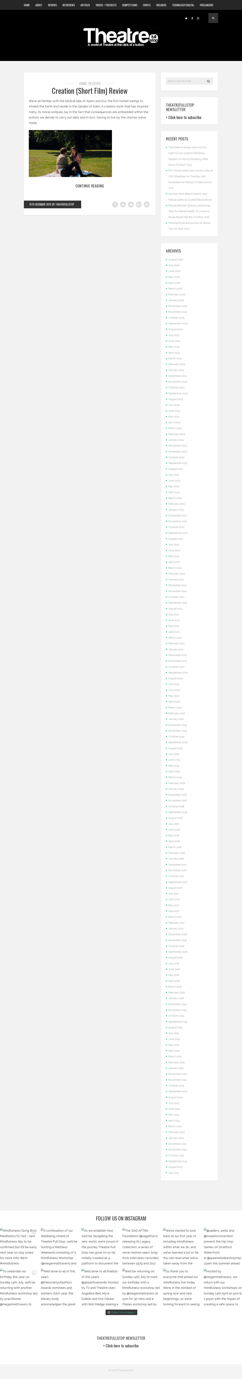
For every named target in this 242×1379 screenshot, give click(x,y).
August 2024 (175, 399)
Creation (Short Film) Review (90, 90)
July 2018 (173, 823)
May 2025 (173, 346)
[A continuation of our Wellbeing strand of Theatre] (60, 1247)
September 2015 (177, 1021)
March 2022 (175, 567)
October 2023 (176, 457)
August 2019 (175, 748)
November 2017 (177, 870)
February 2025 (176, 364)
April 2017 (173, 911)
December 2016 (177, 934)
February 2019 (176, 783)
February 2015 (176, 1062)
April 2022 (174, 562)
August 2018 (175, 817)
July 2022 (173, 544)
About (38, 5)
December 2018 (177, 794)
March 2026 (175, 288)
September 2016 (178, 951)
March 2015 (174, 1056)
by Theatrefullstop (63, 204)
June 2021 (174, 620)
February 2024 (176, 434)
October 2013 (176, 1155)
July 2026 (173, 265)
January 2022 (176, 579)
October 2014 (176, 1085)
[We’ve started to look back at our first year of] (182, 1247)
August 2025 (175, 329)
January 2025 (176, 370)
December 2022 (177, 515)
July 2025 (173, 335)
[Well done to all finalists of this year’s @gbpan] (100, 1288)
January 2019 (176, 788)
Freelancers (206, 5)
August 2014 (175, 1097)
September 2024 (178, 393)
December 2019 (177, 725)
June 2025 (174, 341)
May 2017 (173, 905)
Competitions (129, 5)
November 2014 (177, 1079)
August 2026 (175, 259)
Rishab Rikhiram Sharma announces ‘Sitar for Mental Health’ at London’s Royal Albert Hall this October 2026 (189, 211)
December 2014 (177, 1073)
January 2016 (176, 998)
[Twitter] (186, 18)
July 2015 (173, 1033)
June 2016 (174, 969)
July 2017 (173, 893)
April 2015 (173, 1050)
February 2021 (176, 643)
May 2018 (173, 835)
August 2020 (175, 678)
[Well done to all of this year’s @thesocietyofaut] (60, 1288)
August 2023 (175, 468)
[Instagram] (198, 18)
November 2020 (177, 660)
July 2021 (173, 614)
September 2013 (177, 1161)
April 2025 (174, 352)
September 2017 (177, 882)
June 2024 (174, 410)
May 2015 (173, 1044)
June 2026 (174, 271)
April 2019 (174, 771)
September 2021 (177, 602)
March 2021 (174, 637)
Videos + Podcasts (106, 5)
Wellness (161, 5)
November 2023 (177, 451)
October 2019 (176, 736)
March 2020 (175, 707)
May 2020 (173, 695)
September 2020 (178, 672)
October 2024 (176, 387)
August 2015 (175, 1027)
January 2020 (176, 719)
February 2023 (176, 503)
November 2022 (177, 521)
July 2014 (173, 1103)
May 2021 (173, 625)
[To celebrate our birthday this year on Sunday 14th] (19, 1288)
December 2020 (177, 655)
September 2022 (178, 533)
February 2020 (176, 713)
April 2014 (174, 1120)
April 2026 (174, 282)
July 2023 (173, 474)
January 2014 (176, 1138)
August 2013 (175, 1167)
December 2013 (177, 1143)
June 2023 (174, 480)
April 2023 (174, 492)
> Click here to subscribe (183, 117)
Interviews (69, 5)
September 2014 (177, 1091)
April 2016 (174, 980)
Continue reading (90, 185)
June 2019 (174, 759)
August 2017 (175, 887)
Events (146, 5)
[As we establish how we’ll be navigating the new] (100, 1247)
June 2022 (174, 550)
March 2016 (175, 986)
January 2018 (176, 858)
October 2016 (176, 946)
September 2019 (178, 742)
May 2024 (173, 416)
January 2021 (175, 649)
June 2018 (174, 829)
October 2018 (176, 806)
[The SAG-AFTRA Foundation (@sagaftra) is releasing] (141, 1247)
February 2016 (176, 992)
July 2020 (173, 684)
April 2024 (174, 422)
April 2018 (174, 841)
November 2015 (177, 1009)
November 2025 (177, 311)
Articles (85, 5)
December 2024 (177, 375)
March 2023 (175, 498)
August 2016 (175, 957)
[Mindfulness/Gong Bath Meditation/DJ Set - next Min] (19, 1247)
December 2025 (177, 306)
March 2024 (175, 428)
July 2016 (173, 963)
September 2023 (178, 463)
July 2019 (173, 754)
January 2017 (175, 928)
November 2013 (177, 1149)
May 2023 (173, 486)
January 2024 (176, 439)
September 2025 (178, 323)
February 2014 (176, 1132)
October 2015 (176, 1015)
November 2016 (177, 940)
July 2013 (173, 1172)
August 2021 (175, 608)
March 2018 (175, 847)
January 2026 (176, 300)
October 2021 (176, 596)
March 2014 (175, 1126)
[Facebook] (192, 18)
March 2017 (174, 916)
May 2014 (173, 1114)
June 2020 (174, 690)
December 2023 (177, 445)
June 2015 (174, 1039)
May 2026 (174, 277)
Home (27, 5)
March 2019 (175, 777)
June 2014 (174, 1108)
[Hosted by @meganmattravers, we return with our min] (223, 1288)
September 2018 (177, 812)
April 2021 (173, 631)
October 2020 (176, 666)
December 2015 (177, 1004)
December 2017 (177, 864)
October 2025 (176, 317)
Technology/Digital (183, 5)
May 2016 (173, 975)
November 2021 (177, 591)
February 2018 (176, 852)
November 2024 (177, 381)
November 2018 (177, 800)
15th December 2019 (40, 204)
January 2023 (176, 509)
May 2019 (173, 765)
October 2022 (176, 527)
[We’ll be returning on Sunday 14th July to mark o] (141, 1288)
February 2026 (176, 294)
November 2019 (177, 730)
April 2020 (174, 701)
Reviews (52, 5)
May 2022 (173, 556)
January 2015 (175, 1068)
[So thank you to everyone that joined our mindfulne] (182, 1288)
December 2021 (177, 585)
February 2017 (176, 922)
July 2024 (173, 404)
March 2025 (175, 358)
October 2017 (176, 876)
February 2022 (176, 573)
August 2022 (175, 538)
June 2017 (174, 899)
